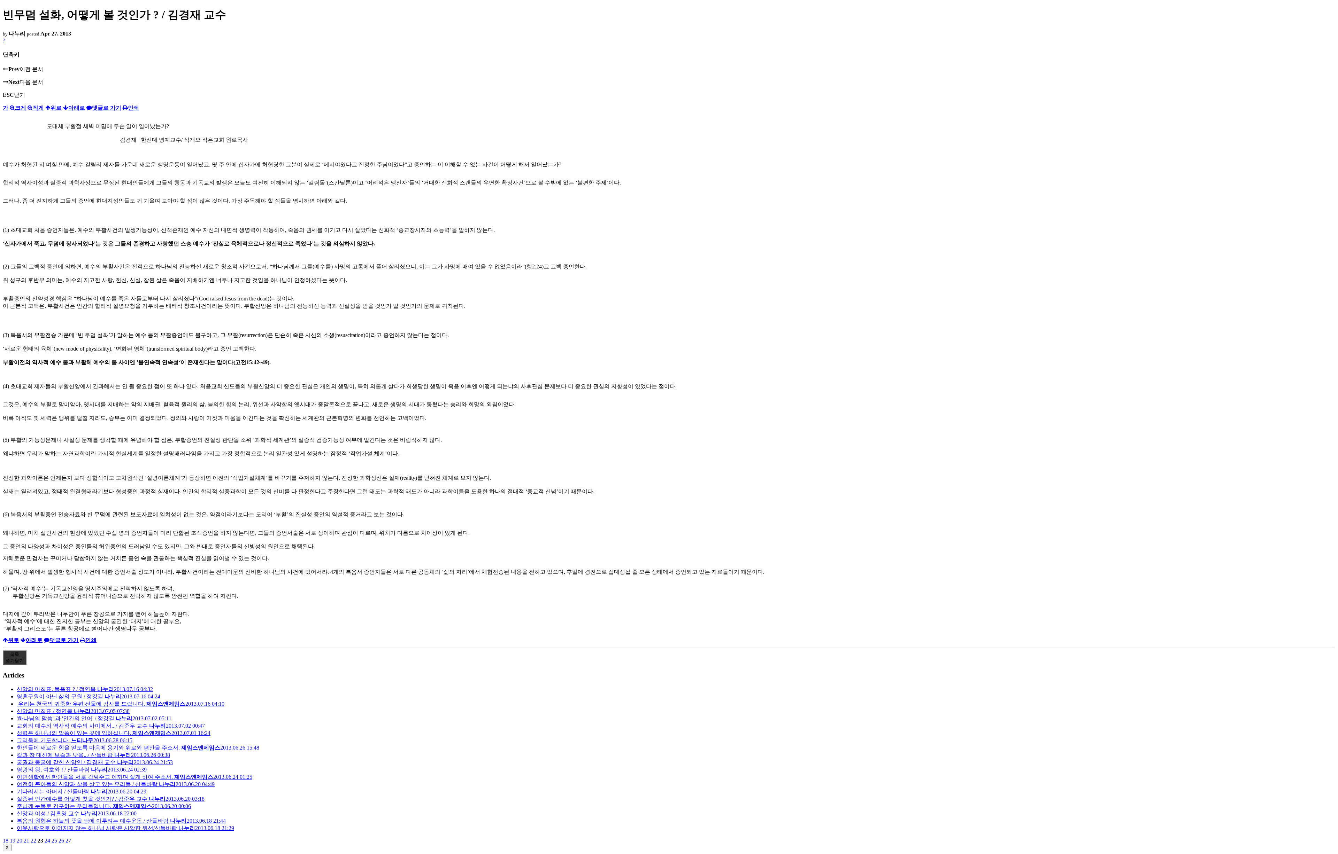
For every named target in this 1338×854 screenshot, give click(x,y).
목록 (15, 657)
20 (19, 841)
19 (12, 841)
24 (47, 841)
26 (61, 841)
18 (5, 841)
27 (68, 841)
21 (26, 841)
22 (33, 841)
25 (54, 841)
